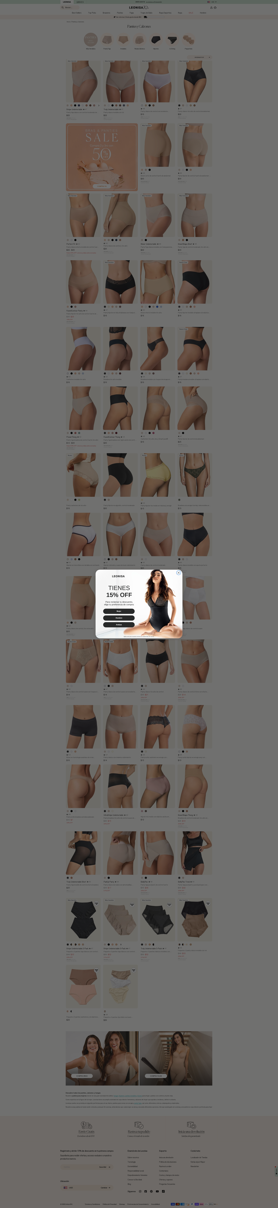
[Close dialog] (178, 573)
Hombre (119, 618)
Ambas (119, 625)
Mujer (119, 611)
